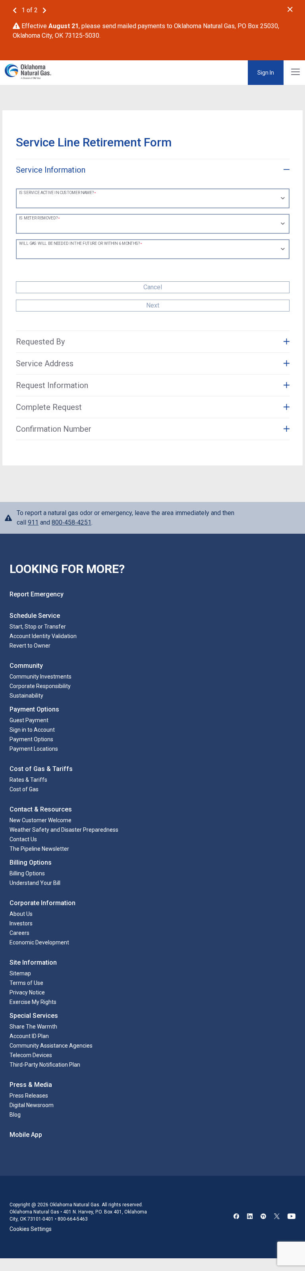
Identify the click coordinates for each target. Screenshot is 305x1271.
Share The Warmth (33, 1026)
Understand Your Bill (35, 883)
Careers (19, 933)
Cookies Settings (31, 1229)
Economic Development (39, 942)
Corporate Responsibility (40, 686)
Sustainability (26, 695)
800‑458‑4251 (71, 522)
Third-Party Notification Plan (45, 1064)
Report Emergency (37, 594)
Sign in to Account (32, 730)
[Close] (290, 9)
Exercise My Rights (33, 1002)
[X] (277, 1217)
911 (33, 522)
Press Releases (29, 1095)
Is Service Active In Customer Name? (56, 192)
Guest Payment (29, 720)
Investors (21, 923)
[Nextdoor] (263, 1217)
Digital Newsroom (32, 1105)
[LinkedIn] (250, 1217)
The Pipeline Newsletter (39, 849)
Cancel (152, 287)
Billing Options (27, 873)
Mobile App (26, 1134)
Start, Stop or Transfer (38, 626)
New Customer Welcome (40, 820)
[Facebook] (236, 1217)
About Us (21, 914)
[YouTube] (291, 1217)
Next (152, 305)
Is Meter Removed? (38, 218)
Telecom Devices (31, 1055)
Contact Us (23, 839)
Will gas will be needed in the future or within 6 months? (79, 243)
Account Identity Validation (43, 636)
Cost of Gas (24, 789)
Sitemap (20, 973)
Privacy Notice (27, 992)
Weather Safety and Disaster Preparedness (64, 830)
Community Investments (40, 676)
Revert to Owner (30, 645)
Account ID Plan (29, 1036)
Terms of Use (26, 983)
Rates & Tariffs (28, 780)
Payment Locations (34, 749)
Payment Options (31, 739)
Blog (15, 1114)
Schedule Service (35, 615)
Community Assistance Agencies (51, 1045)
